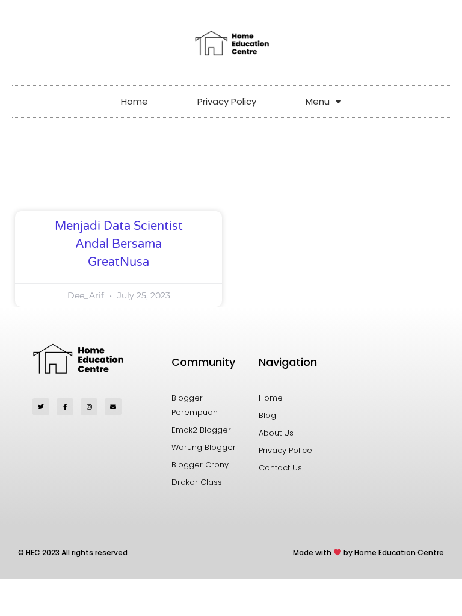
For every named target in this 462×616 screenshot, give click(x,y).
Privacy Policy (226, 101)
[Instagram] (89, 406)
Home (134, 101)
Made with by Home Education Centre (368, 552)
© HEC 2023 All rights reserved (73, 552)
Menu (318, 101)
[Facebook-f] (65, 406)
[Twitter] (40, 406)
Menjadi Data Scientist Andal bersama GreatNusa (119, 244)
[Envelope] (113, 406)
